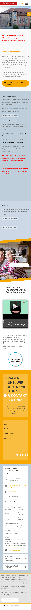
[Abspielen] (15, 307)
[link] (29, 14)
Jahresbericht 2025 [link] (9, 227)
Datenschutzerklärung (12, 584)
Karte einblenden (10, 600)
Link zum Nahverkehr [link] (15, 550)
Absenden (21, 455)
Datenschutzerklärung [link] (16, 605)
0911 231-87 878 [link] (13, 492)
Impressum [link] (6, 605)
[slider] (3, 320)
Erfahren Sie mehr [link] (19, 265)
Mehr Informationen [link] (10, 115)
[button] (4, 322)
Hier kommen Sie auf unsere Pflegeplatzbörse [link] (15, 83)
